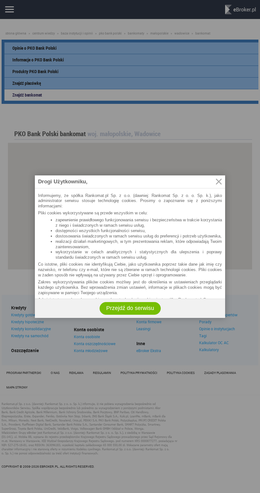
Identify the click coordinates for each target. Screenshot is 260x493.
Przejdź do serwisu (130, 308)
